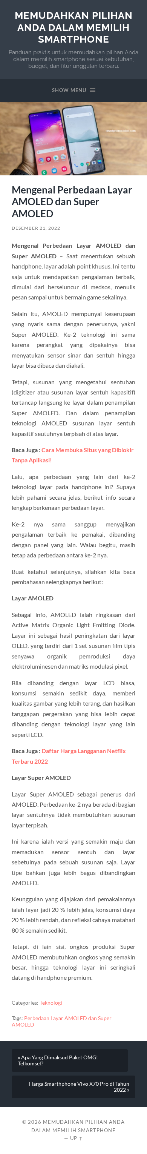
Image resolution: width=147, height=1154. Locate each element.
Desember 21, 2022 (36, 228)
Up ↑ (76, 1138)
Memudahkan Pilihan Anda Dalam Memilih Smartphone (74, 27)
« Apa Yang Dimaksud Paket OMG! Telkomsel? (58, 1060)
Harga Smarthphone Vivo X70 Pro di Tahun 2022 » (79, 1087)
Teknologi (51, 1003)
